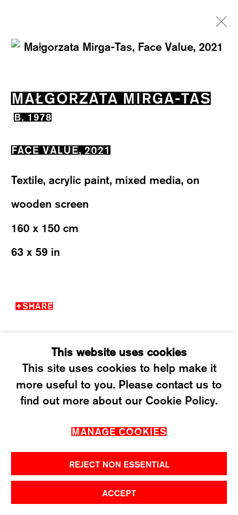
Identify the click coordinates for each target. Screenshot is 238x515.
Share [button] (37, 304)
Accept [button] (119, 493)
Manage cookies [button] (119, 430)
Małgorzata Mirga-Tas (111, 96)
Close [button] (218, 25)
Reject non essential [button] (119, 464)
